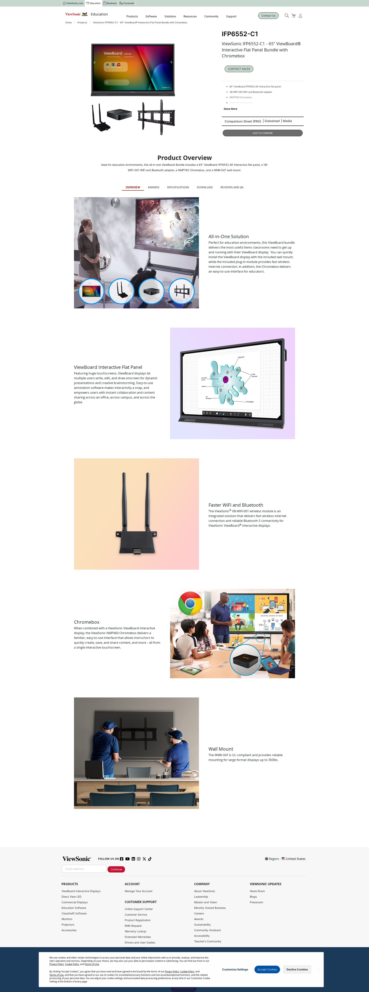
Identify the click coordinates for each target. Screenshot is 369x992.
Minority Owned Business (210, 907)
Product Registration (137, 920)
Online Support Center (139, 909)
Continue (116, 869)
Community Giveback (207, 930)
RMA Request (133, 925)
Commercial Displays (75, 902)
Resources (190, 16)
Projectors (68, 924)
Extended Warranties (138, 936)
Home (68, 22)
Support (231, 16)
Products (132, 16)
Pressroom (256, 902)
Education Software (74, 907)
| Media (286, 121)
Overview (133, 187)
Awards (153, 187)
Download (205, 187)
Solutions (170, 16)
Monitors (67, 919)
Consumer (128, 3)
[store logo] (86, 14)
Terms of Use (92, 964)
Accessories (69, 930)
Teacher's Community (207, 941)
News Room (257, 891)
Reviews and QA (232, 187)
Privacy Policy (56, 964)
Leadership (201, 896)
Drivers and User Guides (140, 942)
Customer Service (136, 914)
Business (112, 3)
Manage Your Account (138, 891)
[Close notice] (319, 969)
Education (95, 3)
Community (211, 16)
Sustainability (202, 924)
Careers (199, 913)
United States (296, 859)
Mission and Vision (205, 902)
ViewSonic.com (74, 3)
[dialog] (184, 969)
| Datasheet (271, 121)
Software (151, 16)
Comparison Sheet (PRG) (243, 121)
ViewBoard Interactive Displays (81, 891)
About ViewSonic (204, 891)
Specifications (178, 187)
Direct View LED (71, 896)
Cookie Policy (72, 964)
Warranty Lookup (135, 931)
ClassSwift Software (74, 913)
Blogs (253, 896)
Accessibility (202, 935)
